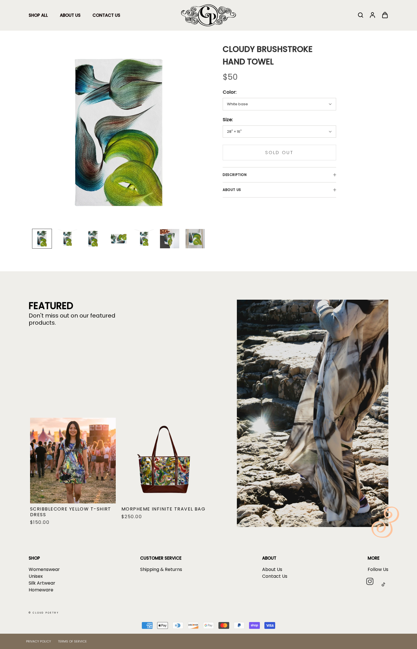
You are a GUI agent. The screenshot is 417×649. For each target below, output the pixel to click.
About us (232, 189)
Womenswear (44, 569)
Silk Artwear (42, 583)
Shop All (38, 15)
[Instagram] (372, 584)
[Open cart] (385, 15)
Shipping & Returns (161, 569)
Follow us (378, 569)
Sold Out (279, 152)
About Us (70, 15)
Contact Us (106, 15)
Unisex (36, 576)
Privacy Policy (38, 641)
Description (235, 174)
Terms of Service (72, 641)
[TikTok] (385, 584)
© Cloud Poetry (44, 612)
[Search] (360, 15)
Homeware (41, 590)
